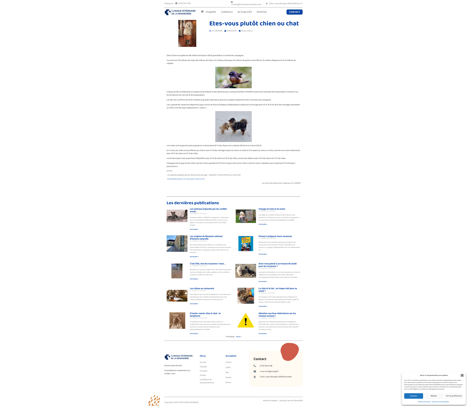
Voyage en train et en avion (272, 209)
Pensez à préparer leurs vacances (275, 236)
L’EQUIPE (211, 12)
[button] (462, 375)
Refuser (434, 395)
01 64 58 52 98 (266, 365)
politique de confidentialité (291, 400)
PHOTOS (262, 12)
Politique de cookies (424, 401)
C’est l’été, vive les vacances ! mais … (208, 263)
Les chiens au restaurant (202, 288)
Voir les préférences (454, 395)
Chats (243, 30)
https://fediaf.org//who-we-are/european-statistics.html (186, 179)
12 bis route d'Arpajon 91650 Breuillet (276, 376)
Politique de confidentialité (440, 401)
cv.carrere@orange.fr (269, 371)
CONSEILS (227, 12)
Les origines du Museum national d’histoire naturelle (206, 237)
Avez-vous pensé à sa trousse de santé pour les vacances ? (278, 264)
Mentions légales (270, 400)
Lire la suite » (194, 229)
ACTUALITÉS (245, 12)
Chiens (250, 30)
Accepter (413, 395)
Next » (239, 336)
